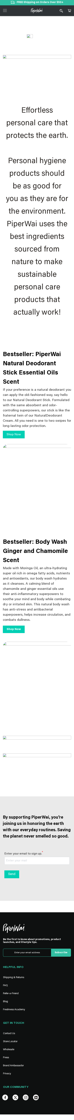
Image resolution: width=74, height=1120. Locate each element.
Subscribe (61, 952)
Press (6, 1057)
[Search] (61, 10)
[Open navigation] (5, 10)
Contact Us (9, 1033)
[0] (69, 11)
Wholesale (8, 1049)
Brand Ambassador (13, 1065)
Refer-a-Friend (11, 993)
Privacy (7, 1073)
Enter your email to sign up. (23, 853)
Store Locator (10, 1041)
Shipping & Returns (13, 977)
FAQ (5, 985)
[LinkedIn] (36, 1097)
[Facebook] (5, 1097)
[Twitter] (15, 1097)
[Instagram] (25, 1097)
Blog (5, 1001)
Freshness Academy (14, 1009)
